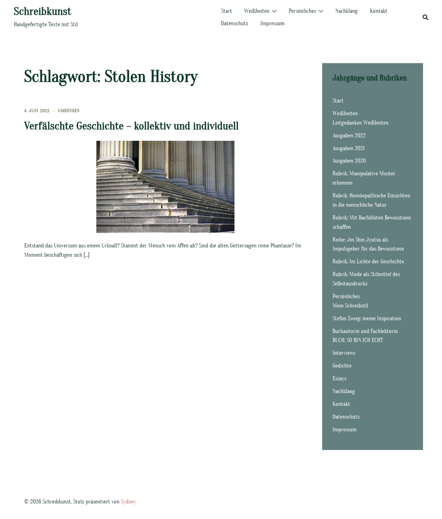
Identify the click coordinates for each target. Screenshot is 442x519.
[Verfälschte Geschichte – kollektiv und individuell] (165, 186)
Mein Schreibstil (350, 306)
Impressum (272, 23)
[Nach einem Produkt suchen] (425, 17)
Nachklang (346, 11)
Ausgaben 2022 (349, 136)
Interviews (344, 353)
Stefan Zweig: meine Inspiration (367, 318)
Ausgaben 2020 (349, 161)
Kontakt (378, 11)
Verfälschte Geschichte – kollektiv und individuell (131, 125)
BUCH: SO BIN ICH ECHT (358, 340)
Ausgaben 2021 (349, 148)
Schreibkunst (42, 11)
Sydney (128, 502)
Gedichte (342, 366)
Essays (339, 378)
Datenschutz (234, 23)
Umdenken (69, 110)
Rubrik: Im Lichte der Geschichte (368, 261)
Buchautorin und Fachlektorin (365, 331)
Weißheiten (256, 11)
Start (226, 11)
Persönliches (302, 11)
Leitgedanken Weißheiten (360, 123)
